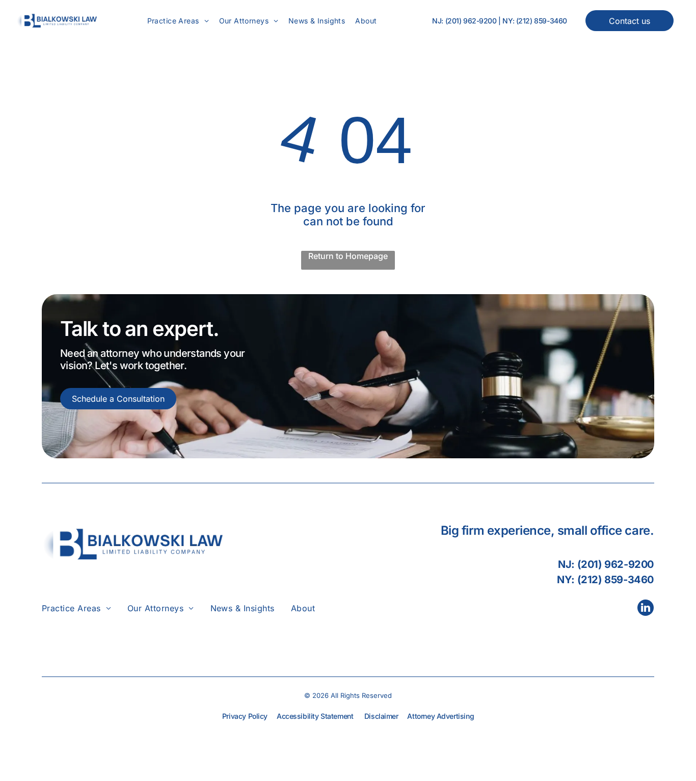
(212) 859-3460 (541, 20)
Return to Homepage (348, 256)
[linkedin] (645, 609)
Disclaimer (381, 716)
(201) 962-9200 (471, 20)
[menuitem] (178, 21)
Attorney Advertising (440, 716)
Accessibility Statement (315, 716)
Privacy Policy (244, 716)
